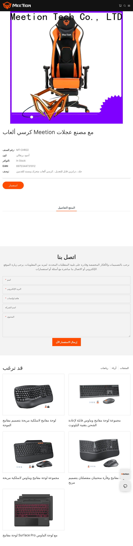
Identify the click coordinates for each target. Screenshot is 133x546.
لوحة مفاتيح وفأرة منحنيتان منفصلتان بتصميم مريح (97, 480)
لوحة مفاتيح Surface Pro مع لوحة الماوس (30, 535)
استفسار (13, 185)
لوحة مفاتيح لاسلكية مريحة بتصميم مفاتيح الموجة (29, 423)
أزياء (114, 367)
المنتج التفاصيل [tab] (66, 207)
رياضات (104, 367)
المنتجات (124, 367)
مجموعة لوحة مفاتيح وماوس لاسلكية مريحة (31, 478)
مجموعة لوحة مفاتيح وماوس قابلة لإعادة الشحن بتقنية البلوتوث (95, 423)
